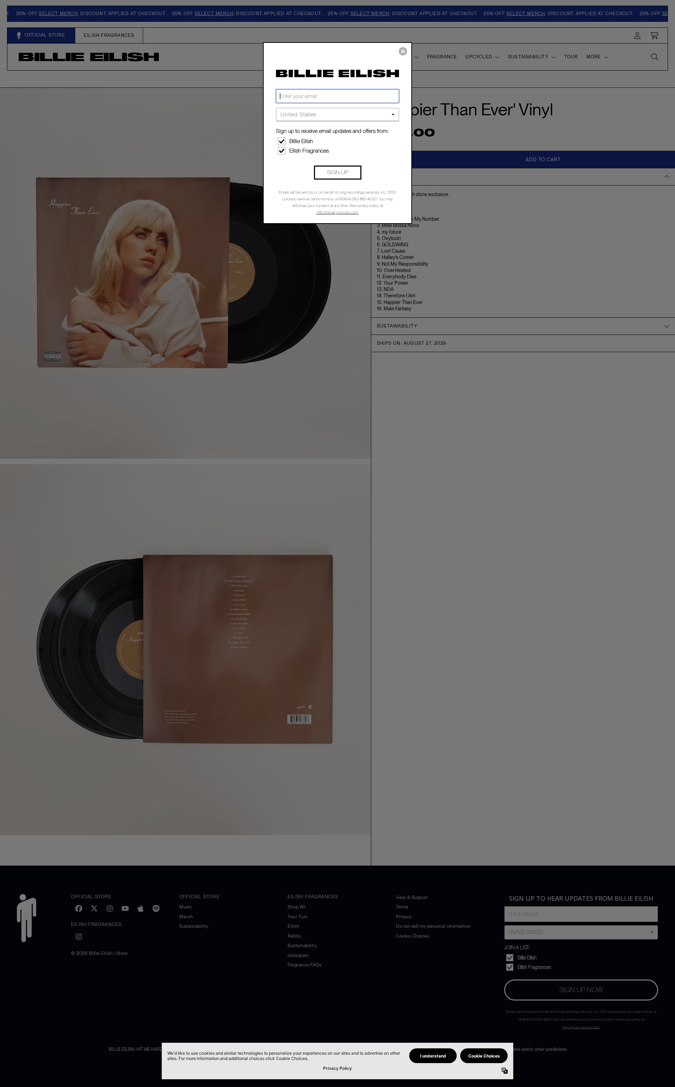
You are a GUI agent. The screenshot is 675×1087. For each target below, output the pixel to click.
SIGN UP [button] (337, 172)
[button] (403, 51)
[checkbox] (338, 141)
